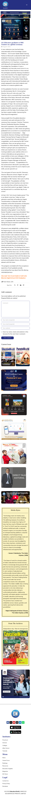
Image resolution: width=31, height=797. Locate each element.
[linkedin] (20, 285)
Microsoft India (11, 93)
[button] (26, 4)
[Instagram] (17, 722)
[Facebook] (17, 285)
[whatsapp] (23, 285)
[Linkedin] (20, 722)
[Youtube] (14, 722)
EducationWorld (14, 791)
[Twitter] (15, 285)
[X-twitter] (11, 722)
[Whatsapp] (23, 722)
